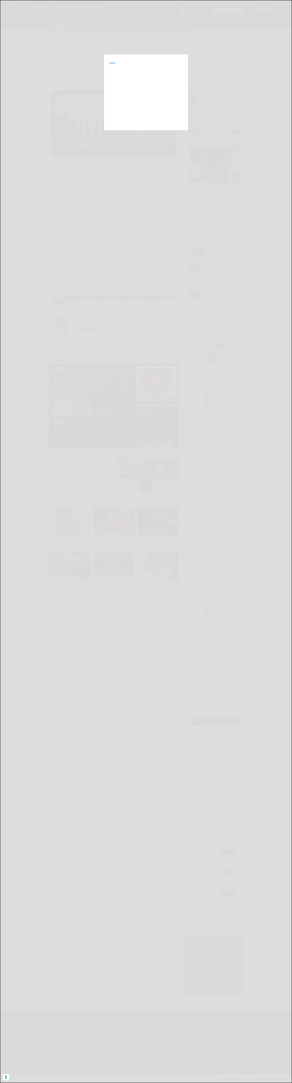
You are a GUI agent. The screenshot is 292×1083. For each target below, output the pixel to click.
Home (112, 63)
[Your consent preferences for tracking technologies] (6, 1077)
